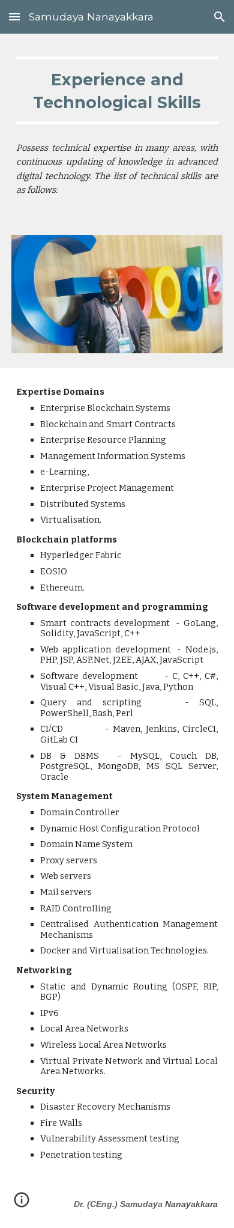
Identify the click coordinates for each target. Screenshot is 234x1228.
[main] (117, 90)
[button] (14, 16)
